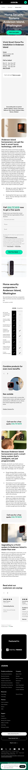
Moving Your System (5, 720)
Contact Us (3, 718)
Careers (17, 682)
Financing (3, 696)
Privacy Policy (18, 246)
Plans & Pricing (19, 694)
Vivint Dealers (4, 704)
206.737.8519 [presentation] (25, 2)
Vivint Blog (3, 694)
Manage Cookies (5, 727)
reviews (4, 626)
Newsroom (18, 680)
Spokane (10, 108)
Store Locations (19, 678)
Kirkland (16, 112)
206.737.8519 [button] (6, 68)
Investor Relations (20, 689)
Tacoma (15, 108)
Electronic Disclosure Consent (11, 237)
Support (3, 716)
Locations (3, 7)
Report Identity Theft (13, 738)
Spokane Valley (20, 110)
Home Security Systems (6, 674)
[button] (1, 2)
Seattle (6, 108)
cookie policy (11, 766)
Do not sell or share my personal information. (9, 755)
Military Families (4, 722)
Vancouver (21, 108)
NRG (2, 709)
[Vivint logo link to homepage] (14, 2)
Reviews (18, 676)
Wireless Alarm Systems (6, 687)
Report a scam (13, 742)
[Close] (2, 766)
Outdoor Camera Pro (6, 680)
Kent (10, 110)
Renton (11, 112)
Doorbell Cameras (5, 678)
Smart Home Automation (7, 682)
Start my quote (16, 75)
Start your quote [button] (14, 32)
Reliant (2, 706)
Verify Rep (3, 725)
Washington (10, 7)
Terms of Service (10, 246)
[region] (13, 766)
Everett (14, 110)
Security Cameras (5, 676)
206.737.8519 (6, 55)
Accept (22, 766)
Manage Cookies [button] (10, 767)
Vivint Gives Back (20, 685)
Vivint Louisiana (4, 702)
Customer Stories (20, 687)
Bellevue (6, 110)
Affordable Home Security (7, 685)
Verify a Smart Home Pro (13, 733)
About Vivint (18, 674)
